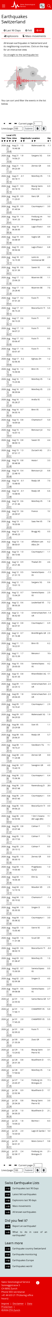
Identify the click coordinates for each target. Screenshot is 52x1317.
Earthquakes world (22, 1266)
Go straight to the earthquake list (21, 54)
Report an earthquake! (24, 1226)
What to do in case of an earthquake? (29, 1233)
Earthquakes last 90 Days (25, 1188)
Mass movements (35, 36)
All (40, 30)
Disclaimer (18, 1303)
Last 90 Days (13, 30)
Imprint (5, 1303)
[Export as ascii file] (43, 128)
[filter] (4, 141)
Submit (29, 128)
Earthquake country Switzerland (29, 1248)
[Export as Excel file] (37, 128)
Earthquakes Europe (23, 1260)
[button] (4, 6)
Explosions (12, 36)
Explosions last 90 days (24, 1200)
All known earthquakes (24, 1211)
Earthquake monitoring (24, 1254)
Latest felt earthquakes (24, 1194)
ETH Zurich (14, 1310)
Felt (30, 30)
